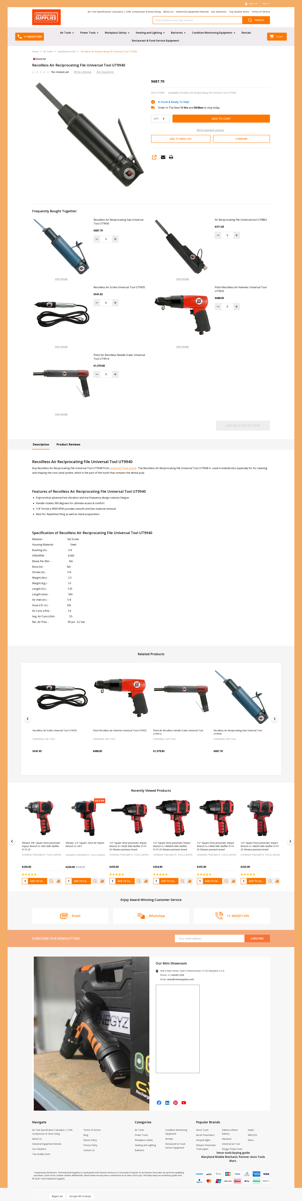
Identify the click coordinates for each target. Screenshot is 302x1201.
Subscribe (257, 938)
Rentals (246, 32)
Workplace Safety (116, 32)
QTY (156, 119)
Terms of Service (260, 11)
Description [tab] (41, 444)
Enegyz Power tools (232, 1148)
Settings (40, 1196)
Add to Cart (221, 118)
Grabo (251, 1129)
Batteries (177, 32)
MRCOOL (252, 1134)
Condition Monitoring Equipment (212, 32)
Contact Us (89, 1150)
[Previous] (27, 719)
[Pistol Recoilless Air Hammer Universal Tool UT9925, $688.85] (60, 697)
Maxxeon (226, 1138)
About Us (168, 11)
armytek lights (203, 1140)
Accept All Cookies (80, 1196)
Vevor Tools (202, 1129)
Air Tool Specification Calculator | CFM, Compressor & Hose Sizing (124, 11)
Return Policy (90, 1140)
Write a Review (82, 72)
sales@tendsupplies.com (180, 979)
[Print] (171, 157)
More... (251, 1140)
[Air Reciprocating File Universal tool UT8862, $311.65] (241, 697)
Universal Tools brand (123, 468)
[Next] (274, 719)
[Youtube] (184, 1103)
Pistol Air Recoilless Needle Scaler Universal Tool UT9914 (119, 356)
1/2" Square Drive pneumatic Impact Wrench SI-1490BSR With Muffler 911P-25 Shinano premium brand (171, 846)
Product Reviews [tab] (68, 444)
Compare (241, 139)
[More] (73, 32)
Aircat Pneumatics (205, 1134)
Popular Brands (208, 1122)
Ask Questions (105, 72)
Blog (85, 1134)
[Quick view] (62, 765)
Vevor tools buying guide (233, 1153)
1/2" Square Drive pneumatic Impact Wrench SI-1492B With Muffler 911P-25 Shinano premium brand (128, 846)
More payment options (210, 130)
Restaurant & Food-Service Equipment (155, 40)
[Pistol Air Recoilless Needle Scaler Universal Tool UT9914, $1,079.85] (121, 697)
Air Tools (65, 32)
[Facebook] (159, 1103)
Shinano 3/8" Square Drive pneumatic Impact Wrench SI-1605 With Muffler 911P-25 (41, 846)
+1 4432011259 (176, 975)
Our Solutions (218, 11)
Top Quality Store (239, 11)
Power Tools (88, 32)
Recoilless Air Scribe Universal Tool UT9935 (119, 287)
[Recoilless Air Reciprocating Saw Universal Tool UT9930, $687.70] (181, 697)
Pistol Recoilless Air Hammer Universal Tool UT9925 (241, 289)
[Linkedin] (167, 1103)
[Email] (163, 157)
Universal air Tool (231, 1143)
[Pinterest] (175, 1103)
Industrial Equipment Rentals (192, 11)
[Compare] (58, 881)
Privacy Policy (90, 1145)
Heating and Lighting (149, 32)
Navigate (39, 1122)
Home (35, 51)
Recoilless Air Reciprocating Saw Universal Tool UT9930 (118, 221)
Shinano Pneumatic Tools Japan (41, 854)
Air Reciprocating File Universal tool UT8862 (241, 219)
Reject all (57, 1196)
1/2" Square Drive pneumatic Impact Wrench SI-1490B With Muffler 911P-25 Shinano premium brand (215, 846)
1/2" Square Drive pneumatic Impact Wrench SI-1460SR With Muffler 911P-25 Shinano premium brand (259, 846)
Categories (143, 1122)
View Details (61, 278)
